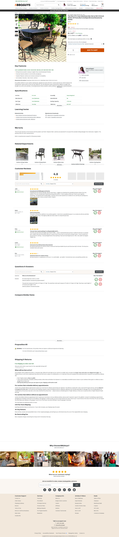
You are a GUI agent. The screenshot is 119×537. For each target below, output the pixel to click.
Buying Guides (78, 503)
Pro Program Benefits (42, 510)
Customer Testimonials (60, 510)
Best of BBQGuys (79, 498)
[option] (16, 18)
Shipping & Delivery (19, 503)
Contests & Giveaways (99, 513)
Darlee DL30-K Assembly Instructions (55, 115)
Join (76, 485)
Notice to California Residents (22, 510)
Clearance (96, 500)
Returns (16, 505)
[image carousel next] (16, 35)
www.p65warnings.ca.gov (41, 351)
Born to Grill (78, 510)
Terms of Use (18, 508)
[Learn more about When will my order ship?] (91, 39)
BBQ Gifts (96, 510)
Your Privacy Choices (60, 533)
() (78, 23)
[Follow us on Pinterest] (64, 489)
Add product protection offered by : (77, 42)
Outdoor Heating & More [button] (56, 8)
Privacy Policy (38, 533)
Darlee (69, 21)
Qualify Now (85, 35)
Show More (59, 86)
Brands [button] (80, 8)
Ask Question (99, 271)
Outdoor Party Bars (52, 12)
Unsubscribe (18, 515)
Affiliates (57, 505)
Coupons (96, 505)
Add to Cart (92, 50)
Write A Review (99, 183)
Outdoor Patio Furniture (31, 12)
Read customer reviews (59, 476)
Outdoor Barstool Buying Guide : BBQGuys (25, 119)
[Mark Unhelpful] (99, 191)
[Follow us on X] (49, 489)
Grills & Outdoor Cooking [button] (20, 8)
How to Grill (77, 508)
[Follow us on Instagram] (59, 489)
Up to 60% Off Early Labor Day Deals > (59, 10)
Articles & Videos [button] (89, 8)
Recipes (77, 513)
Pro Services (69, 1)
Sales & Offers (97, 498)
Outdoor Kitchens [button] (33, 8)
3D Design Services (41, 503)
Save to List (72, 54)
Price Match (40, 500)
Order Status (18, 500)
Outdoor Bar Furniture (42, 12)
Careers (57, 503)
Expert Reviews (78, 500)
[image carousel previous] (16, 14)
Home (16, 12)
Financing (39, 498)
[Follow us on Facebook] (44, 489)
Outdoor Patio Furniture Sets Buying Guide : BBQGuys (28, 117)
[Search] (59, 5)
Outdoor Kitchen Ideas (80, 505)
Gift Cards (86, 1)
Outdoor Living (22, 12)
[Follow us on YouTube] (54, 489)
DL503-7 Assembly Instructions (54, 117)
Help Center (17, 513)
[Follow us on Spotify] (74, 489)
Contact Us (17, 498)
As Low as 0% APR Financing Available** (48, 1)
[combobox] (85, 44)
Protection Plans (41, 505)
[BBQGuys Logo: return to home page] (24, 4)
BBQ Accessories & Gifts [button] (70, 8)
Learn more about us (59, 447)
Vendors (57, 508)
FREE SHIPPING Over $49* (21, 1)
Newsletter (39, 513)
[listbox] (16, 25)
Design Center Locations (78, 1)
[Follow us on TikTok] (69, 489)
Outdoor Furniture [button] (44, 8)
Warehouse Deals (98, 503)
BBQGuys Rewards (41, 508)
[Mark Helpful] (95, 191)
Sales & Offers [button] (99, 8)
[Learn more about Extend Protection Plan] (103, 44)
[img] (42, 38)
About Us (57, 498)
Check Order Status (93, 1)
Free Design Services (61, 1)
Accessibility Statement (48, 533)
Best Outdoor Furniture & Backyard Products (26, 115)
